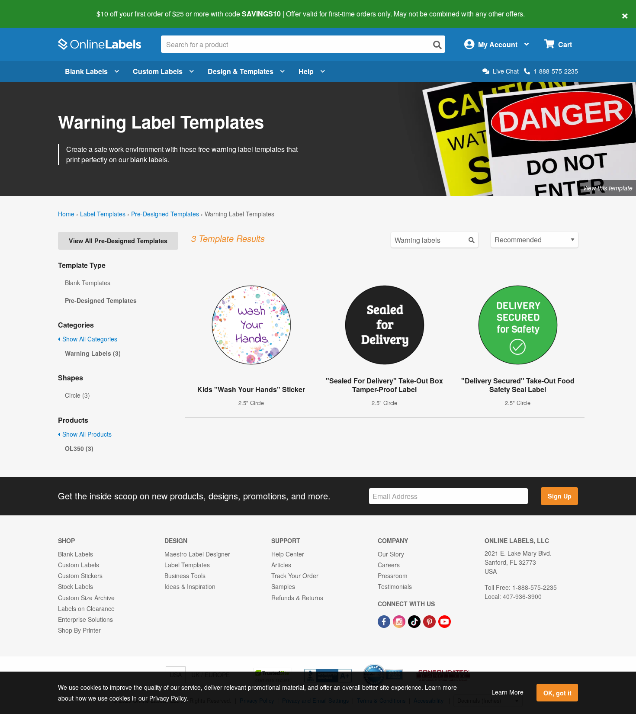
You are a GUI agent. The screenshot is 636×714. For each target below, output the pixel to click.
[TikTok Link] (415, 620)
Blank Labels (86, 71)
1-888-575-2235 (555, 71)
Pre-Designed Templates (165, 213)
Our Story (391, 554)
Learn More (507, 692)
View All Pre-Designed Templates (118, 240)
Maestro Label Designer (197, 554)
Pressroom (393, 575)
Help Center (287, 554)
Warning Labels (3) (93, 353)
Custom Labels (158, 71)
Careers (389, 564)
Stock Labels (75, 586)
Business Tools (185, 575)
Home (66, 213)
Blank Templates (87, 282)
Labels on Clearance (86, 608)
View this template (608, 187)
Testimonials (395, 586)
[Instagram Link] (400, 620)
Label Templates (102, 213)
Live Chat (506, 71)
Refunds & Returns (297, 597)
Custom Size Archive (86, 597)
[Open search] (437, 45)
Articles (281, 564)
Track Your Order (294, 575)
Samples (283, 586)
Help (306, 71)
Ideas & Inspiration (189, 586)
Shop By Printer (79, 630)
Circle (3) (77, 395)
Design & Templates (240, 71)
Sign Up (560, 496)
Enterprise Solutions (85, 619)
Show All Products (86, 434)
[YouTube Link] (444, 620)
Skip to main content (31, 7)
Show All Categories (89, 338)
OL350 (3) (79, 448)
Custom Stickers (80, 575)
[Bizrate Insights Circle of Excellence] (400, 664)
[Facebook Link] (385, 620)
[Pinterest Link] (430, 620)
